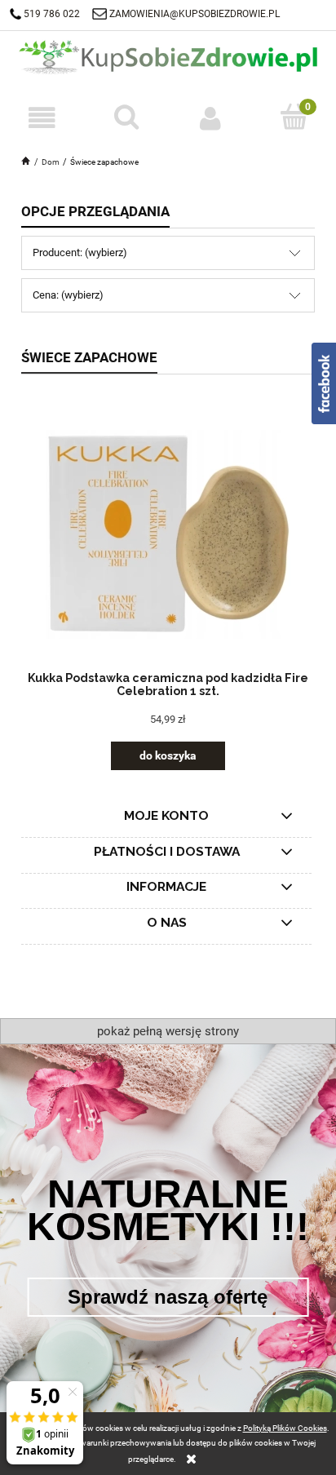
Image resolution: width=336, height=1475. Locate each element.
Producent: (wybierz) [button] (80, 252)
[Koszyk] (294, 117)
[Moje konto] (210, 118)
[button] (42, 118)
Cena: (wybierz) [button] (68, 295)
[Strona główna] (168, 55)
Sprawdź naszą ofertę (167, 1297)
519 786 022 (53, 14)
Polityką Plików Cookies (285, 1428)
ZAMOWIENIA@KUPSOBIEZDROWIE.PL (194, 14)
